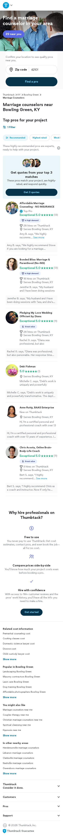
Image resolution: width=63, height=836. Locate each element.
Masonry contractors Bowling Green (21, 676)
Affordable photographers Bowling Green (24, 692)
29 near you (13, 34)
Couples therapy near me (16, 715)
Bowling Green (31, 95)
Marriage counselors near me (17, 710)
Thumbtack (8, 95)
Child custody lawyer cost (16, 654)
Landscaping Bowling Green (17, 671)
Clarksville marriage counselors (18, 758)
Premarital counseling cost (16, 633)
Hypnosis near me (12, 730)
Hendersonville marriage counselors (21, 748)
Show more (9, 659)
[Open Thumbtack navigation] (7, 5)
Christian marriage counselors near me (22, 720)
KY (19, 95)
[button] (26, 211)
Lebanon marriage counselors (18, 753)
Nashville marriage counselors (18, 763)
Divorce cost (9, 649)
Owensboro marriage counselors (19, 768)
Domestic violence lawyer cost (19, 643)
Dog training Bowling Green (17, 687)
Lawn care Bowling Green (16, 682)
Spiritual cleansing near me (17, 725)
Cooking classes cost (14, 638)
